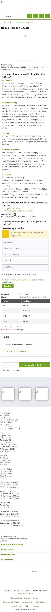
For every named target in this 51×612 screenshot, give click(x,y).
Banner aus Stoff (6, 431)
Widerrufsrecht (40, 602)
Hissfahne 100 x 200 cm (9, 494)
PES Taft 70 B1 (5, 433)
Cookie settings (16, 598)
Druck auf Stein (6, 471)
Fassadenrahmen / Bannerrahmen (13, 538)
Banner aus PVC (6, 411)
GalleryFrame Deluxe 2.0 (9, 516)
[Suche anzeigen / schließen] (29, 16)
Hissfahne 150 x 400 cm (9, 498)
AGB (26, 606)
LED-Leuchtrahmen (7, 480)
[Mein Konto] (41, 16)
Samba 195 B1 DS (7, 442)
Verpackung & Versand (25, 593)
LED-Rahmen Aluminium (9, 482)
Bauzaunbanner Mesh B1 (10, 523)
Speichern (8, 286)
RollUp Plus (4, 505)
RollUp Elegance (6, 507)
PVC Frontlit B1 (6, 417)
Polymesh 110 (5, 435)
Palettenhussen (6, 529)
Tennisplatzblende (7, 527)
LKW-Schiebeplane (7, 532)
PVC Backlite (5, 424)
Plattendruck (5, 467)
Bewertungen (6, 214)
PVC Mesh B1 (5, 415)
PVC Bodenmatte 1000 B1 (10, 429)
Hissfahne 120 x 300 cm (9, 496)
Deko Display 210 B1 (8, 444)
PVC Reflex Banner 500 (9, 420)
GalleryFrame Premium (9, 512)
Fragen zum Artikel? (12, 208)
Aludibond (4, 458)
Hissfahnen (4, 489)
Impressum (35, 606)
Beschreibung (6, 65)
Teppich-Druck (6, 476)
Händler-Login (17, 606)
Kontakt (35, 598)
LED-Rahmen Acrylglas (9, 485)
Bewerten (15, 370)
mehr (31, 69)
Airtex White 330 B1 (8, 451)
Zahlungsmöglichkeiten (11, 602)
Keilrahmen (4, 509)
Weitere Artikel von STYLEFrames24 (18, 211)
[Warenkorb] (47, 16)
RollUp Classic (5, 503)
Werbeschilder (6, 453)
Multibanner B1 (6, 413)
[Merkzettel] (35, 16)
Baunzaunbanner (7, 518)
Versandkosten (27, 602)
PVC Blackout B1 (6, 426)
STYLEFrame (5, 462)
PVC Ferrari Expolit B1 (8, 422)
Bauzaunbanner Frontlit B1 (10, 521)
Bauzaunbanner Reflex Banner (12, 525)
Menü (8, 16)
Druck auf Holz (6, 473)
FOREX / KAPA (5, 460)
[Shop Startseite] (25, 6)
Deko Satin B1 (5, 440)
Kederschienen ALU (8, 534)
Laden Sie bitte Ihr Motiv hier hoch (18, 345)
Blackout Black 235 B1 (8, 447)
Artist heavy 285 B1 (7, 449)
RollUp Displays (6, 500)
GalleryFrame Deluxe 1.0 (9, 514)
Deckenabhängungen (8, 536)
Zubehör (3, 465)
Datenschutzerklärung (17, 280)
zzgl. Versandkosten (15, 327)
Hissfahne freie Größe (8, 491)
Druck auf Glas (6, 469)
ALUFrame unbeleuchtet (9, 487)
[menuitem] (6, 16)
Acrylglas (3, 456)
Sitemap (27, 598)
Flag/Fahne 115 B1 (7, 438)
